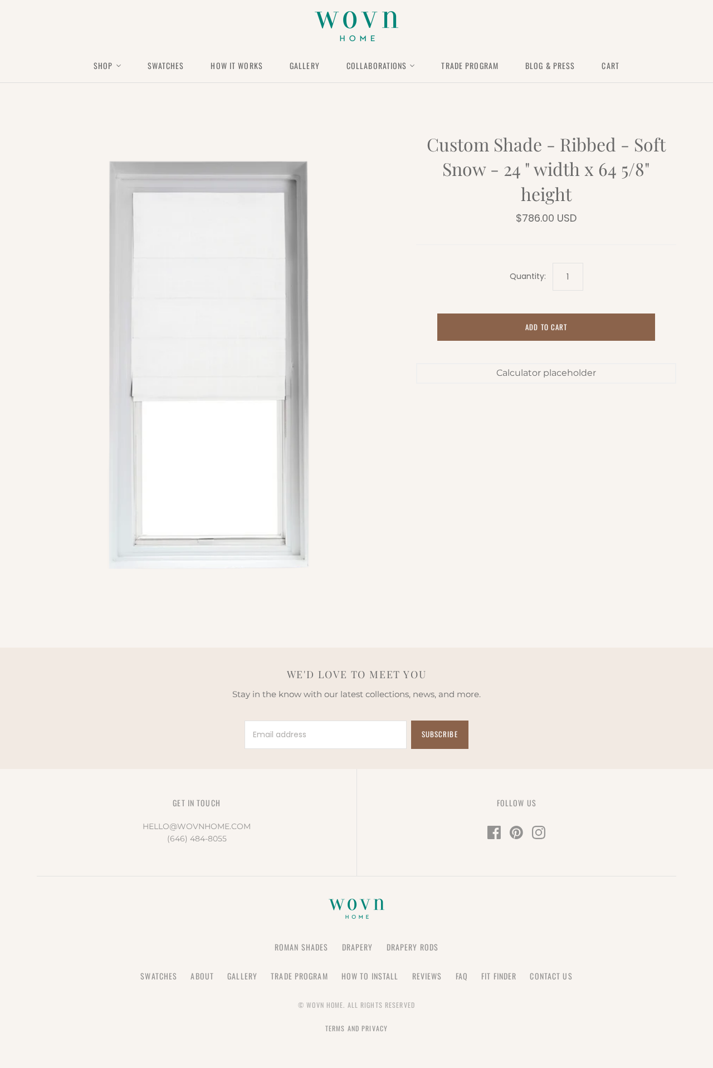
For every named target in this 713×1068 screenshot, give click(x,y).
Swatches (166, 65)
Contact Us (551, 976)
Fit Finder (498, 976)
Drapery (357, 947)
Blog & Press (550, 65)
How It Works (236, 65)
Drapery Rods (412, 947)
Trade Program (470, 65)
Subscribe (439, 733)
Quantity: (528, 276)
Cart (610, 65)
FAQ (462, 976)
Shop (103, 65)
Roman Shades (301, 947)
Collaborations (376, 65)
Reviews (427, 976)
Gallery (305, 65)
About (202, 976)
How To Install (370, 976)
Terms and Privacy (356, 1028)
